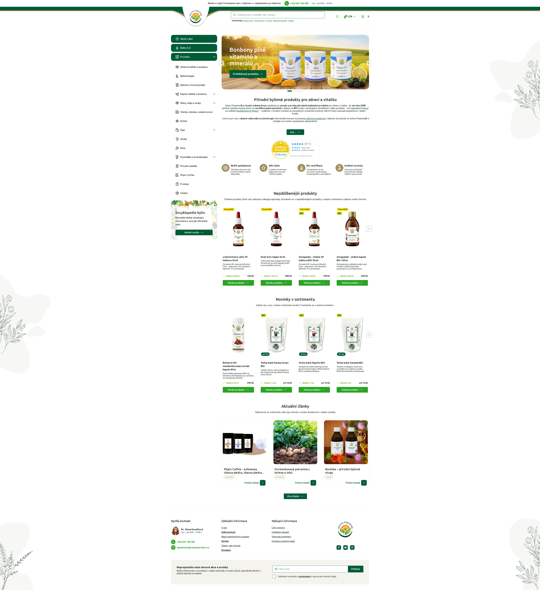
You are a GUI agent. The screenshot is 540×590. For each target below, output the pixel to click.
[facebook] (339, 547)
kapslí (365, 108)
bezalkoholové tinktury (247, 111)
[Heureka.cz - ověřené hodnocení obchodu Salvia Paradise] (295, 150)
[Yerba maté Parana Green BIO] (276, 335)
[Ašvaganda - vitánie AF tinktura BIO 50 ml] (314, 229)
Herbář (225, 541)
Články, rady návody (230, 545)
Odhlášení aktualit (280, 532)
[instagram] (352, 547)
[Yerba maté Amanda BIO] (352, 335)
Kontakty (226, 550)
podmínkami (305, 576)
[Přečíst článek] (263, 483)
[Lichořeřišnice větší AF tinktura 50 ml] (238, 229)
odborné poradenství (316, 118)
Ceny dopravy (278, 527)
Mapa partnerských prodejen (235, 536)
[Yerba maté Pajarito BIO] (314, 335)
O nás (224, 527)
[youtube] (345, 547)
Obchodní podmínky (281, 536)
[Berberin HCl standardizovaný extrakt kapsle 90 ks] (238, 335)
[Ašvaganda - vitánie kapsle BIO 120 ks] (352, 229)
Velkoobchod (228, 532)
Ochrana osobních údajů (283, 541)
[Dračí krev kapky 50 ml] (276, 229)
